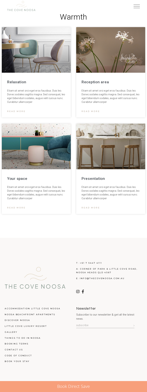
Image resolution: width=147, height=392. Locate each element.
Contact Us (14, 349)
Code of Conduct (18, 355)
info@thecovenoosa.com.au (102, 278)
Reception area (95, 82)
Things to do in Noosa (23, 338)
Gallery (11, 332)
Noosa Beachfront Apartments (30, 314)
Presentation (93, 178)
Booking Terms (17, 343)
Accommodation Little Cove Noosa (32, 308)
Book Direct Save (73, 386)
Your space (17, 178)
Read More (16, 111)
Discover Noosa (17, 320)
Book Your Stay (17, 361)
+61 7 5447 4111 (91, 263)
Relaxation (16, 82)
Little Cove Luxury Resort (26, 326)
